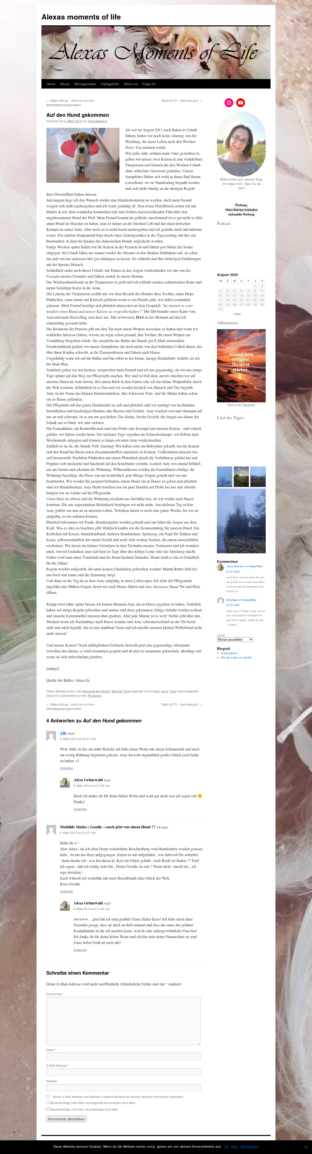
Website (51, 1081)
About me (130, 83)
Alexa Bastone (97, 121)
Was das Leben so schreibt (236, 657)
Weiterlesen (250, 1146)
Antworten (66, 768)
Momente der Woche (96, 691)
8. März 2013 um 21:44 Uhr (92, 785)
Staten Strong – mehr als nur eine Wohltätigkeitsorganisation (70, 102)
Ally (63, 733)
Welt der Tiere (121, 691)
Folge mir (149, 83)
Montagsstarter (85, 83)
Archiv (221, 635)
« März (237, 314)
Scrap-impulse (229, 653)
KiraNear (231, 600)
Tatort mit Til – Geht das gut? (181, 100)
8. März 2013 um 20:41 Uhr (78, 739)
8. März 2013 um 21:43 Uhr (92, 909)
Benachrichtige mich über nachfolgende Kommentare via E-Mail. (93, 1103)
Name (51, 1050)
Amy (156, 691)
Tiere (173, 691)
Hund (164, 691)
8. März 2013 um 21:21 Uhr (78, 832)
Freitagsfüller (110, 83)
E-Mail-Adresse (57, 1065)
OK (226, 1146)
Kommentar (55, 994)
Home (51, 83)
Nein (234, 1146)
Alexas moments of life (81, 16)
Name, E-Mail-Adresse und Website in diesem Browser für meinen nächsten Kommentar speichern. (118, 1096)
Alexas (65, 83)
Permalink (94, 695)
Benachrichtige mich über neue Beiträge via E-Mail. (84, 1109)
